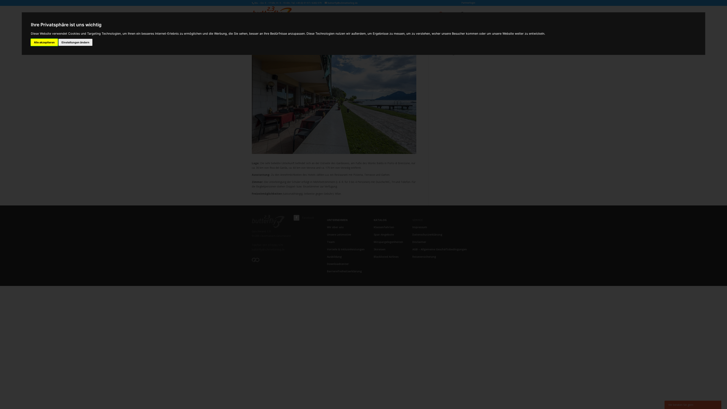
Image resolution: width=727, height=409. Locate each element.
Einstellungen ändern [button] (75, 42)
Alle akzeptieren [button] (44, 42)
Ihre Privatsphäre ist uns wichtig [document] (66, 24)
